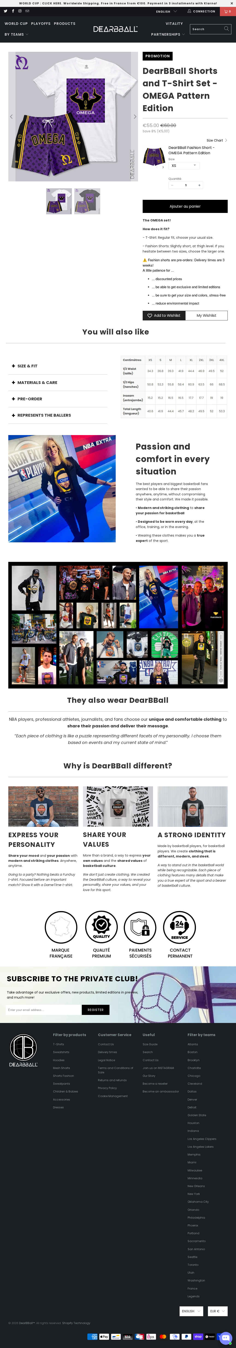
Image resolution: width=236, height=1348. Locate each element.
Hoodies (59, 1060)
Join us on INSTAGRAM (158, 1068)
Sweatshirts (61, 1052)
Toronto (193, 1265)
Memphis (194, 1154)
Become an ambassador (161, 1091)
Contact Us (106, 1044)
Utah (191, 1273)
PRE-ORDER (30, 399)
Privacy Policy (107, 1088)
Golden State (197, 1115)
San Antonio (196, 1249)
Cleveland (195, 1084)
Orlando (193, 1210)
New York (194, 1194)
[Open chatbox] (225, 1338)
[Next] (134, 117)
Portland (193, 1233)
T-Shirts (58, 1044)
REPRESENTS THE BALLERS (44, 415)
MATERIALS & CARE (37, 382)
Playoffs (41, 23)
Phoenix (193, 1225)
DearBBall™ (27, 1323)
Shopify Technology (76, 1323)
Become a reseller (155, 1084)
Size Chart (215, 140)
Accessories (61, 1099)
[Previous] (11, 117)
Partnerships (166, 34)
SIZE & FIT (28, 366)
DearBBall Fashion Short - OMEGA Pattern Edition (191, 150)
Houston (193, 1123)
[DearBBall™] (115, 29)
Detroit (192, 1107)
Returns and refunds (112, 1080)
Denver (192, 1099)
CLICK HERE (51, 3)
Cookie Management (113, 1096)
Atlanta (193, 1044)
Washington (196, 1280)
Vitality (174, 23)
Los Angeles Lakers (201, 1147)
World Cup (16, 23)
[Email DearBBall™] (27, 11)
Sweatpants (61, 1084)
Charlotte (194, 1068)
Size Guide (150, 1044)
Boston (193, 1052)
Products (65, 23)
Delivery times (107, 1052)
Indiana (193, 1131)
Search (148, 1052)
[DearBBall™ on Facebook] (13, 11)
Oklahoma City (198, 1202)
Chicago (194, 1076)
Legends (194, 1296)
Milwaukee (195, 1170)
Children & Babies (65, 1091)
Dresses (58, 1107)
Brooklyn (194, 1060)
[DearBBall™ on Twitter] (5, 11)
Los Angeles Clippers (202, 1139)
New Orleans (196, 1186)
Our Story (149, 1076)
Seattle (192, 1257)
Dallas (192, 1091)
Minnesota (195, 1178)
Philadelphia (196, 1218)
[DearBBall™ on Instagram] (20, 11)
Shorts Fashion (63, 1076)
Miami (192, 1162)
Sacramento (197, 1241)
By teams (15, 34)
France (192, 1288)
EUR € (215, 1311)
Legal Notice (106, 1060)
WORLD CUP (29, 3)
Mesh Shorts (61, 1068)
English (163, 12)
